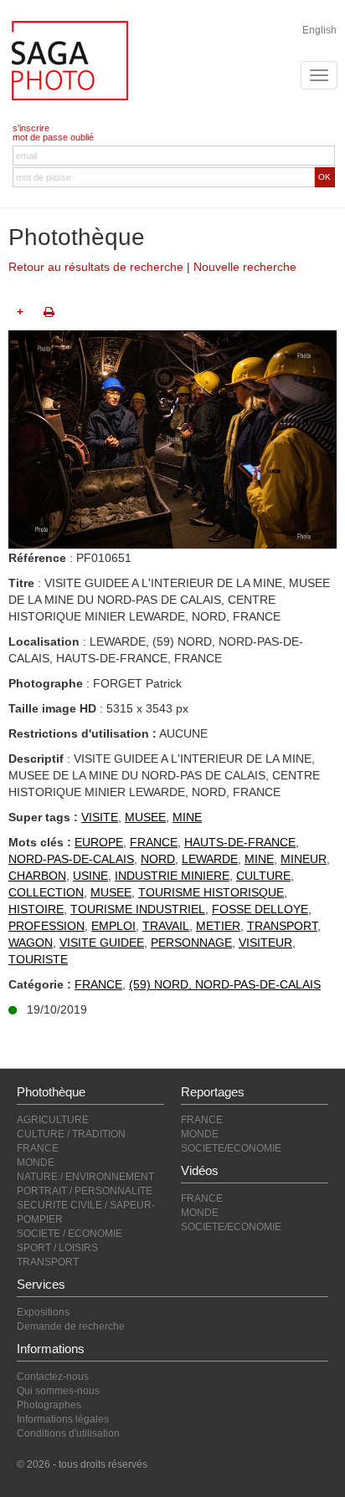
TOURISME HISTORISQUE (211, 892)
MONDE (35, 1162)
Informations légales (63, 1419)
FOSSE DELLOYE (260, 909)
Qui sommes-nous (58, 1391)
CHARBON (37, 875)
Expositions (43, 1312)
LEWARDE (210, 859)
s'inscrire (31, 128)
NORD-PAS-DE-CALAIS (71, 859)
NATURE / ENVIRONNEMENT (85, 1177)
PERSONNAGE (191, 942)
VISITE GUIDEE (101, 942)
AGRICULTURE (53, 1120)
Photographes (49, 1405)
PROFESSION (46, 925)
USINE (90, 875)
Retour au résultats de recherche (95, 266)
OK (324, 176)
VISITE (99, 817)
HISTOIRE (36, 909)
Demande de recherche (71, 1326)
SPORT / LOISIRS (57, 1248)
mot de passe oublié (53, 137)
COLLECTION (46, 892)
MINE (187, 817)
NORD (158, 859)
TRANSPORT (282, 925)
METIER (218, 925)
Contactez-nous (53, 1376)
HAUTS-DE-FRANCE (240, 842)
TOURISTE (38, 959)
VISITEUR (265, 942)
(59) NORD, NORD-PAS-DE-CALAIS (225, 984)
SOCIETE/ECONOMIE (231, 1148)
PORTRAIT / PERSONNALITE (84, 1191)
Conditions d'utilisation (68, 1433)
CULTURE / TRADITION (71, 1134)
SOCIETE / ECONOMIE (69, 1233)
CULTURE (263, 875)
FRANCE (154, 842)
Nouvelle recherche (244, 266)
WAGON (30, 942)
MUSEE (145, 817)
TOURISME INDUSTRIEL (137, 909)
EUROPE (99, 842)
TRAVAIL (165, 925)
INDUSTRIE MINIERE (172, 875)
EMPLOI (113, 925)
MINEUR (304, 859)
